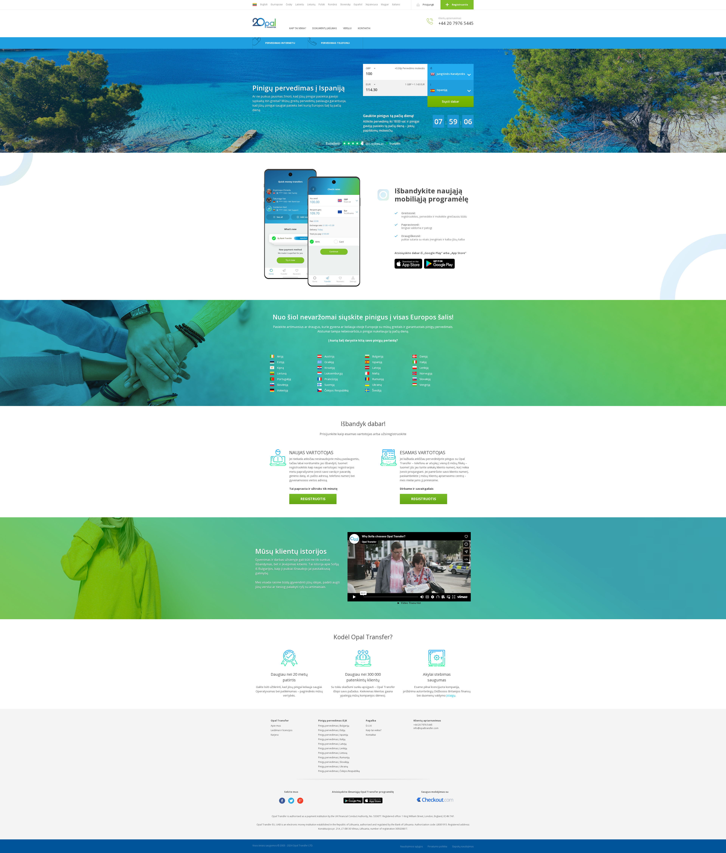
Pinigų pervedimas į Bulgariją (333, 725)
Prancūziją (331, 379)
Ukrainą (377, 384)
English (264, 4)
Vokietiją (282, 390)
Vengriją (425, 384)
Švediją (376, 390)
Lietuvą (281, 373)
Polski (322, 4)
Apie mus (276, 725)
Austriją (329, 356)
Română (332, 4)
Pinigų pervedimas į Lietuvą (332, 753)
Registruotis (460, 4)
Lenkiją (424, 367)
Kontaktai (364, 28)
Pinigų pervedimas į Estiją (331, 730)
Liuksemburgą (333, 373)
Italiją (423, 362)
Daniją (423, 356)
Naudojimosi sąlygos (411, 846)
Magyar (385, 4)
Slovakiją (425, 379)
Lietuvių (311, 4)
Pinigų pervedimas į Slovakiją (333, 762)
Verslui (347, 28)
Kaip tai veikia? (297, 28)
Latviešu (299, 4)
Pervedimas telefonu (335, 43)
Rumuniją (378, 379)
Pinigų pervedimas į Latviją (332, 743)
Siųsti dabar (450, 101)
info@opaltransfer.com (425, 728)
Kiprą (280, 367)
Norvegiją (426, 373)
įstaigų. (451, 695)
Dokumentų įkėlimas (324, 28)
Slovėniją (282, 384)
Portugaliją (284, 379)
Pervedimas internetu (280, 43)
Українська (371, 4)
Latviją (376, 367)
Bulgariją (377, 356)
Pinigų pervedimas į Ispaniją (333, 734)
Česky (289, 4)
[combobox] (452, 73)
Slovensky (345, 4)
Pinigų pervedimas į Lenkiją (332, 748)
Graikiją (329, 362)
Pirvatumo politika (437, 846)
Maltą (375, 373)
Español (358, 4)
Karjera (274, 734)
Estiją (280, 362)
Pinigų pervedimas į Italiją (331, 739)
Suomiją (329, 384)
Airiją (280, 356)
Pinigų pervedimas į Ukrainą (333, 766)
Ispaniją (377, 362)
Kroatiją (329, 367)
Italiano (396, 4)
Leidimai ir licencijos (281, 730)
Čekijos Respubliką (336, 390)
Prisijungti (428, 4)
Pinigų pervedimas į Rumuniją (334, 757)
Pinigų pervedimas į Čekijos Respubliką (339, 771)
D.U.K (369, 725)
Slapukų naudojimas (463, 846)
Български (277, 4)
